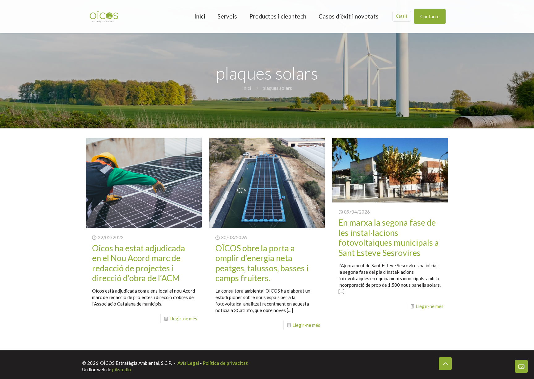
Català (402, 16)
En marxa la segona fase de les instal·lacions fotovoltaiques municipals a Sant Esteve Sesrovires (388, 237)
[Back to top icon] (445, 363)
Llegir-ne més (183, 318)
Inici (246, 88)
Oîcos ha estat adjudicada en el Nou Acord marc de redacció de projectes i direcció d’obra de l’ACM (138, 263)
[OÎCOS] (103, 16)
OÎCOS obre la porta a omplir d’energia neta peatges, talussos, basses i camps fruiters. (261, 263)
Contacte (429, 16)
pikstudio (121, 369)
